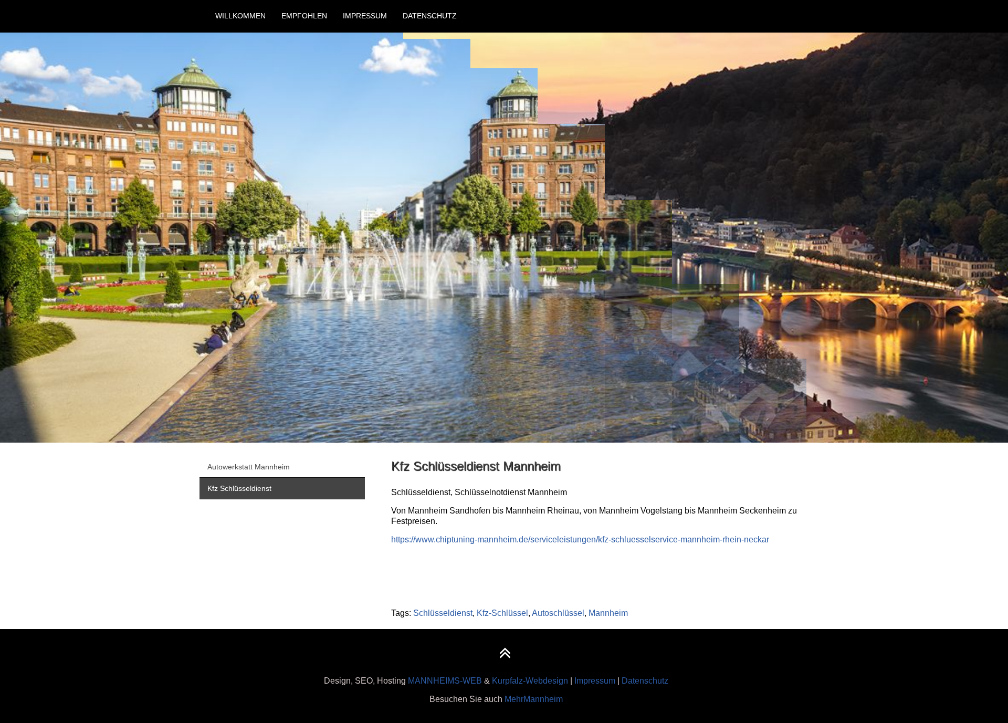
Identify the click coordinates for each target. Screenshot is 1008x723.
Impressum (365, 16)
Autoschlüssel (558, 613)
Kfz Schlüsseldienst (239, 488)
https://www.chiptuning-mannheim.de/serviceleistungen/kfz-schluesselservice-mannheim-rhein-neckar (580, 539)
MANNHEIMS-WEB (445, 680)
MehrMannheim (534, 699)
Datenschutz (430, 16)
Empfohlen (304, 16)
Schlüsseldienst (442, 613)
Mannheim (608, 613)
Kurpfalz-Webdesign (530, 680)
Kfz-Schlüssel (502, 613)
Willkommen (240, 16)
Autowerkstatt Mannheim (248, 467)
